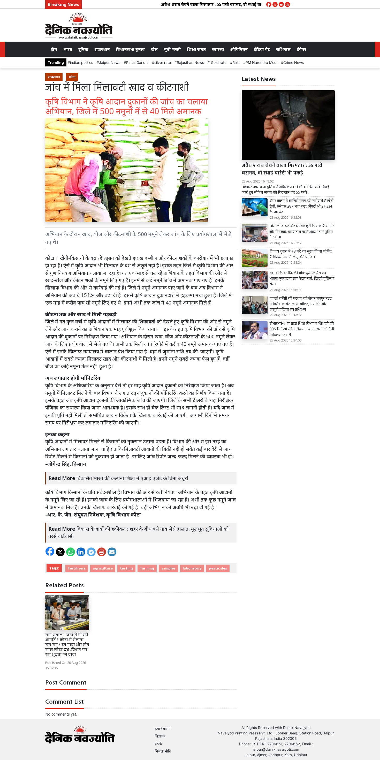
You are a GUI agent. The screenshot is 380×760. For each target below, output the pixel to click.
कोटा (72, 76)
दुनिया (83, 49)
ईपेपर (301, 49)
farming (147, 568)
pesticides (218, 568)
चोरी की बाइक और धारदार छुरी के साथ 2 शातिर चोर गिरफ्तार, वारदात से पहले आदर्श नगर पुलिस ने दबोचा (302, 232)
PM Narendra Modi (261, 62)
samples (168, 568)
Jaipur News (109, 62)
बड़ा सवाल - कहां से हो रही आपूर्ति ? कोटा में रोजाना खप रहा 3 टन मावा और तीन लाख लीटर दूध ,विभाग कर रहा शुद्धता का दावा (67, 645)
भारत (67, 49)
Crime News (293, 62)
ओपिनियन (239, 49)
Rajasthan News (190, 62)
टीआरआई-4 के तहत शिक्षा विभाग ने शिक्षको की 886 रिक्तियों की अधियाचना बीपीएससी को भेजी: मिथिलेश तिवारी (302, 329)
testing (126, 568)
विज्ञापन (160, 736)
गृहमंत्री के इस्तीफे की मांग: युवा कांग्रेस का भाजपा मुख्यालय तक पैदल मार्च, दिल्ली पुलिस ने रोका (302, 279)
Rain (236, 62)
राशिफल (283, 49)
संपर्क (158, 743)
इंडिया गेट (262, 49)
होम (54, 49)
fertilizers (77, 568)
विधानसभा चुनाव (130, 49)
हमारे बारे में (163, 728)
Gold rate (218, 62)
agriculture (103, 568)
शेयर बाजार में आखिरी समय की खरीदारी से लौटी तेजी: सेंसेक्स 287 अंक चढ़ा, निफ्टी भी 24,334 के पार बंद (301, 206)
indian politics (81, 62)
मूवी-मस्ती (172, 49)
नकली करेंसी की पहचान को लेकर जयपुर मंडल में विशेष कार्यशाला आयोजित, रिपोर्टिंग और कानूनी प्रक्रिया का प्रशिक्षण (301, 304)
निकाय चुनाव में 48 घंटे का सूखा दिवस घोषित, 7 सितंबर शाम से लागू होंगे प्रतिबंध (301, 254)
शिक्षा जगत (196, 49)
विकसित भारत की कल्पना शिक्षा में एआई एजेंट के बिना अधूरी (132, 478)
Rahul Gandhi (137, 62)
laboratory (192, 568)
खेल (154, 49)
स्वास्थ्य (218, 49)
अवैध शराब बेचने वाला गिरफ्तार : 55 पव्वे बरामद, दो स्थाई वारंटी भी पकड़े (208, 4)
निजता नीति (163, 751)
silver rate (162, 62)
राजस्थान (102, 49)
